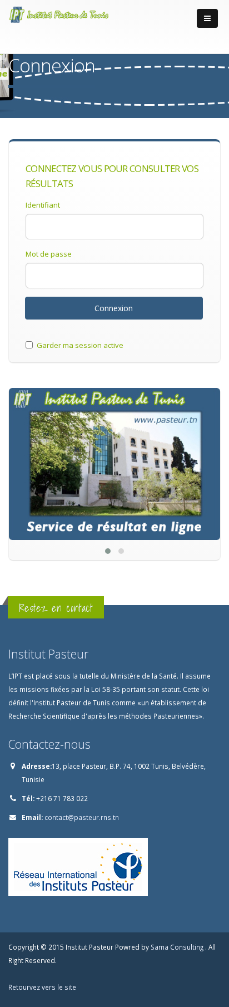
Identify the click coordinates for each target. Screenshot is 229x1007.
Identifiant (43, 205)
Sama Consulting (178, 946)
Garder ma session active (80, 345)
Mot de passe (49, 254)
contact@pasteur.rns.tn (81, 817)
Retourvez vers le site (42, 987)
